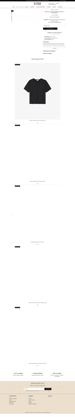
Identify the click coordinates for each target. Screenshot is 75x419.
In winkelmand (50, 28)
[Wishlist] (57, 3)
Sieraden (49, 6)
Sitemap (34, 412)
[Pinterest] (53, 399)
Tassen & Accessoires (40, 6)
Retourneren (11, 402)
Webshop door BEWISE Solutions (45, 412)
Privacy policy (11, 403)
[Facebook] (48, 399)
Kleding (26, 6)
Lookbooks (60, 6)
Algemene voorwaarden (32, 403)
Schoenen (32, 6)
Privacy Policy (40, 390)
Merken (54, 6)
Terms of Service (46, 390)
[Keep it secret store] (37, 4)
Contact (61, 0)
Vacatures (30, 402)
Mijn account (64, 0)
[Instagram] (51, 399)
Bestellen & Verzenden (13, 398)
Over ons (30, 398)
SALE (13, 6)
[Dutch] (9, 0)
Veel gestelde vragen (12, 401)
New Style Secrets (20, 6)
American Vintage (54, 9)
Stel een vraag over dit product (55, 33)
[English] (11, 0)
